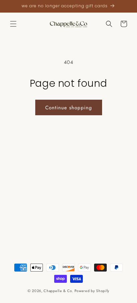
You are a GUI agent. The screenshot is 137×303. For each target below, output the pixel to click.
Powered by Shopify (92, 290)
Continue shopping (68, 107)
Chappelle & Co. (59, 290)
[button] (13, 24)
